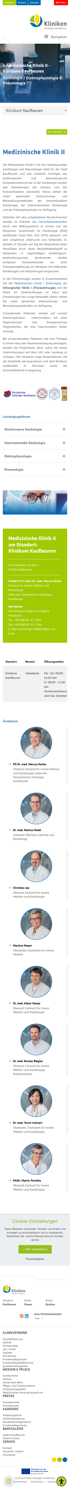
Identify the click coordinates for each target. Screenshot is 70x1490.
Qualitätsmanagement (15, 1366)
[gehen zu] (46, 38)
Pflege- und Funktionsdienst (19, 1385)
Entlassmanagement (14, 1389)
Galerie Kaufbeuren (14, 1435)
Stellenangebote (12, 1415)
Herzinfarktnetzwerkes (53, 222)
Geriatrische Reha (13, 1382)
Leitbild (7, 1342)
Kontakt (7, 1448)
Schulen (34, 2)
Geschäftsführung (13, 1339)
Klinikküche (9, 1356)
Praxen (22, 2)
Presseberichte (11, 1402)
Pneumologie (13, 469)
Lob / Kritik (9, 1349)
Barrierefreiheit (18, 1481)
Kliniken (9, 2)
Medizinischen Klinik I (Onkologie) (37, 283)
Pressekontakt (11, 1405)
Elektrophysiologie (18, 456)
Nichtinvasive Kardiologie (23, 429)
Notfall (61, 2)
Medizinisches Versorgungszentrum (23, 1392)
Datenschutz (37, 1481)
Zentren (7, 1379)
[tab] (35, 429)
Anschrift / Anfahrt (13, 1451)
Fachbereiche (10, 1375)
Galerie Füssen (11, 1438)
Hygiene (7, 1352)
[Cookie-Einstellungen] (9, 1481)
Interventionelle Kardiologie (24, 443)
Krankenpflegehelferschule (18, 1362)
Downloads (9, 1454)
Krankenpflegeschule (15, 1359)
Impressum (53, 1481)
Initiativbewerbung (14, 1418)
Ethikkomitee (10, 1345)
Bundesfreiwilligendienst (17, 1422)
